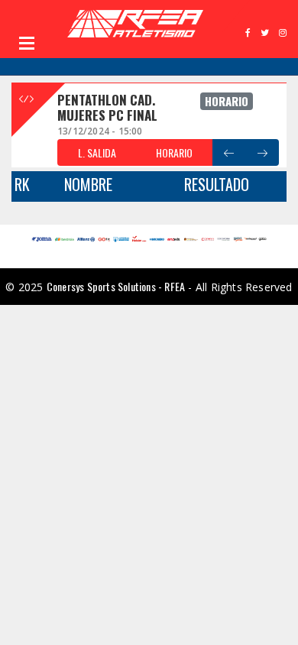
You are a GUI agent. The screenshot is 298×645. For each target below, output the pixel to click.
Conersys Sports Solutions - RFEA (116, 286)
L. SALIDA (97, 152)
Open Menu (26, 43)
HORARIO (174, 152)
